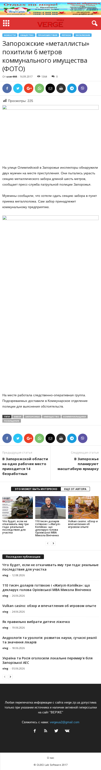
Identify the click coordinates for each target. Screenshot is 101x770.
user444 (11, 76)
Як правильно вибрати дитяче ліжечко (36, 621)
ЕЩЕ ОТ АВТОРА (75, 489)
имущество (51, 416)
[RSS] (45, 731)
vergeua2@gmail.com (64, 722)
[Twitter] (56, 731)
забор (17, 416)
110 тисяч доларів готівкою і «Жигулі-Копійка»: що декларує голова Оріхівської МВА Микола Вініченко (48, 528)
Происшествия (47, 35)
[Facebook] (34, 731)
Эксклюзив (82, 35)
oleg (5, 575)
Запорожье (32, 416)
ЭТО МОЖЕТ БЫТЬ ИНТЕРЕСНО (36, 489)
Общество (27, 35)
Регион (66, 35)
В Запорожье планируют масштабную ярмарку (78, 463)
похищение (11, 420)
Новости (10, 35)
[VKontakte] (67, 731)
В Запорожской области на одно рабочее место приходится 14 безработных (25, 466)
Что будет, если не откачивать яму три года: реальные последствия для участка (15, 526)
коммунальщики (74, 416)
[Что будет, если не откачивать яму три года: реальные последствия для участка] (17, 507)
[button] (94, 23)
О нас (50, 757)
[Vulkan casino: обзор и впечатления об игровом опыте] (83, 507)
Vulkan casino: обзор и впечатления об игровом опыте (83, 524)
